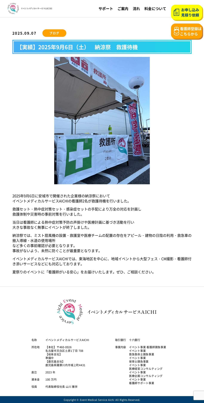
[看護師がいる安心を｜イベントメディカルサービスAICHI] (29, 8)
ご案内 (123, 8)
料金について (155, 8)
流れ (136, 8)
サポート (106, 8)
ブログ (54, 33)
